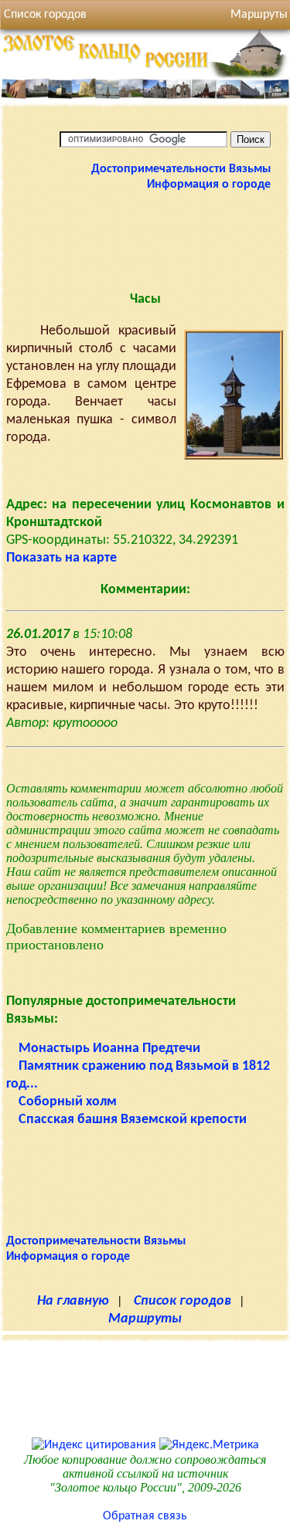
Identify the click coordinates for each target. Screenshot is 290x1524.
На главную (73, 1301)
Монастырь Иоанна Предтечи (109, 1048)
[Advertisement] (145, 239)
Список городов (45, 14)
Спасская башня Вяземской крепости (133, 1119)
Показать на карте (61, 558)
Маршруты (145, 1319)
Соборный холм (68, 1102)
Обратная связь (145, 1516)
